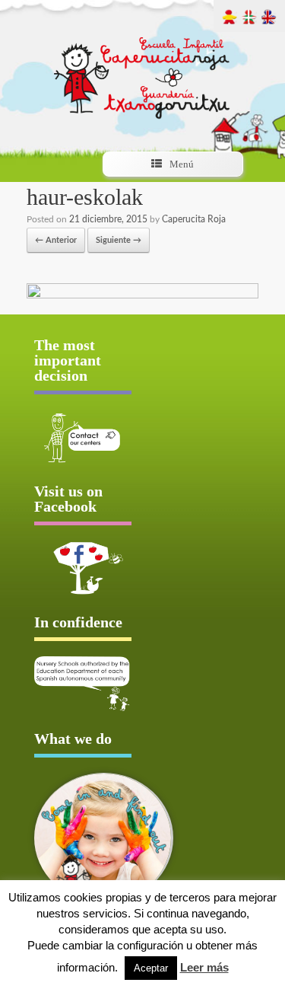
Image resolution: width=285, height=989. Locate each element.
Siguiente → (118, 240)
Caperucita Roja (194, 219)
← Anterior (56, 240)
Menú (181, 164)
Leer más (204, 967)
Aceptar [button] (151, 968)
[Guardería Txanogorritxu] (143, 64)
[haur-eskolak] (142, 296)
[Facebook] (82, 568)
